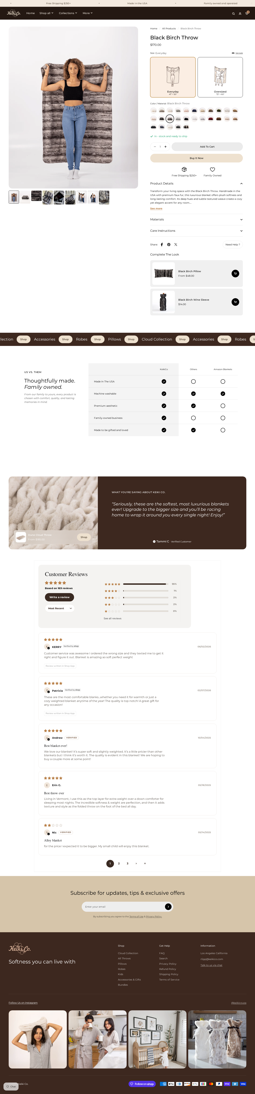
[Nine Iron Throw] (161, 118)
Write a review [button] (59, 597)
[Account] (240, 13)
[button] (112, 584)
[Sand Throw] (202, 110)
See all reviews (112, 618)
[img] (127, 640)
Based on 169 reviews (59, 588)
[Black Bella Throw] (186, 118)
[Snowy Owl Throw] (153, 110)
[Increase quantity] (166, 146)
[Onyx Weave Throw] (178, 127)
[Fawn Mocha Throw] (235, 118)
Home (30, 13)
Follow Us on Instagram (23, 1002)
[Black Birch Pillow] (196, 273)
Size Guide (239, 53)
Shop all (45, 13)
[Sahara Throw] (186, 127)
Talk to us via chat (211, 965)
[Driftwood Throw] (210, 110)
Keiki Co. (23, 1083)
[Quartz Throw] (153, 118)
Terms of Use (136, 916)
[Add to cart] (235, 302)
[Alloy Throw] (227, 110)
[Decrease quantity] (154, 146)
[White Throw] (194, 118)
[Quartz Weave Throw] (227, 118)
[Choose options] (235, 273)
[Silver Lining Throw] (178, 110)
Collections (66, 13)
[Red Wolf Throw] (235, 110)
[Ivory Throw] (170, 110)
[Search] (233, 13)
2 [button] (119, 863)
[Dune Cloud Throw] (21, 537)
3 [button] (127, 863)
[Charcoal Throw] (153, 127)
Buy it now (196, 158)
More (86, 13)
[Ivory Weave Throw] (170, 127)
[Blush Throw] (186, 110)
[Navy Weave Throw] (161, 127)
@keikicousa (238, 1002)
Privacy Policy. (154, 916)
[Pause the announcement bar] (251, 3)
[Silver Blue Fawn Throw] (202, 118)
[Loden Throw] (218, 110)
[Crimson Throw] (210, 118)
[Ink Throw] (194, 110)
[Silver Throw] (178, 118)
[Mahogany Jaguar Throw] (218, 118)
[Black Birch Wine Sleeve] (196, 302)
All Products (169, 28)
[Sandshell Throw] (161, 110)
